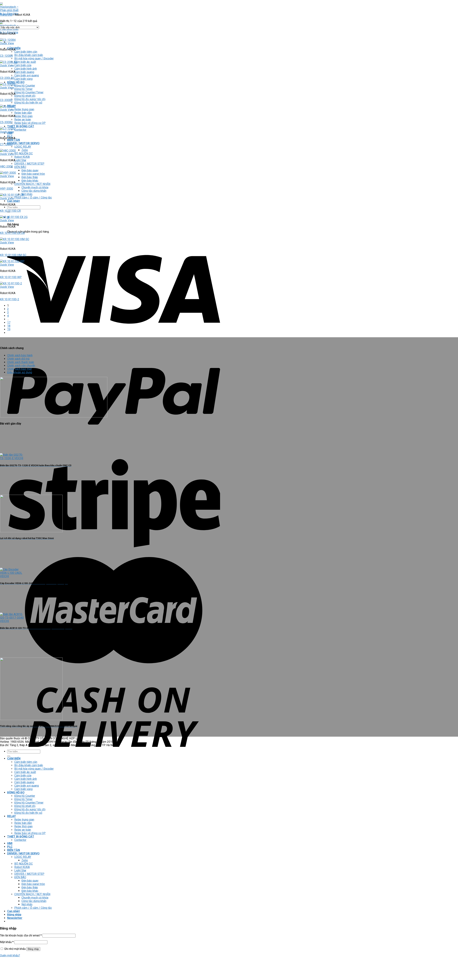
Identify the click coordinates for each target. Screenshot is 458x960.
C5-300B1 (6, 122)
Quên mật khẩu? (10, 955)
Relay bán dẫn (23, 112)
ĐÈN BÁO (20, 167)
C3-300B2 (6, 100)
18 (8, 326)
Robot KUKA (22, 157)
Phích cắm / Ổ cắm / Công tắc (33, 197)
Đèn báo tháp (29, 177)
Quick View (7, 43)
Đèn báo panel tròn (33, 174)
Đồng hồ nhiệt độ (24, 95)
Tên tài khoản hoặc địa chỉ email (21, 935)
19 (8, 329)
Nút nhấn (26, 194)
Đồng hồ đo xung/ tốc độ (29, 99)
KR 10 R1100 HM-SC (13, 255)
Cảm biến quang (24, 72)
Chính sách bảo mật (19, 369)
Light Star (20, 160)
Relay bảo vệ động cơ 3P (30, 123)
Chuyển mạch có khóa (34, 187)
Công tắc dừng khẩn (33, 190)
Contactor (20, 129)
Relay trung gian (24, 109)
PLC (10, 846)
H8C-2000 (6, 166)
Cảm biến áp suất (25, 62)
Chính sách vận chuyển (21, 365)
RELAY (11, 816)
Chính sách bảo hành (20, 355)
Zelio (24, 150)
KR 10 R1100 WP (11, 277)
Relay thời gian (23, 116)
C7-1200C (6, 144)
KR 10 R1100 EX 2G (12, 233)
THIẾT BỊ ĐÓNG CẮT (20, 126)
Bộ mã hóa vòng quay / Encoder (34, 58)
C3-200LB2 (7, 78)
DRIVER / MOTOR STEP (29, 163)
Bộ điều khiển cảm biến (28, 55)
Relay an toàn (22, 119)
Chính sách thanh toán (20, 362)
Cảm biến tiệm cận (25, 51)
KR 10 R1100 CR (10, 210)
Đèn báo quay (29, 170)
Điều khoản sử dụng (19, 372)
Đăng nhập (33, 949)
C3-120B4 (6, 55)
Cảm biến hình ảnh (25, 68)
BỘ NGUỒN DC (23, 153)
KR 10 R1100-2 (9, 299)
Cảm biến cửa (22, 65)
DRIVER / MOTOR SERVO (23, 143)
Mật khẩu (7, 942)
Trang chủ (6, 14)
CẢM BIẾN (13, 758)
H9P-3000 (6, 188)
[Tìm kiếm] (8, 756)
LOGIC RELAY (22, 146)
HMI (9, 843)
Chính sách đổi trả (18, 358)
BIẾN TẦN (13, 140)
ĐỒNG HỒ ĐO (16, 82)
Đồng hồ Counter (24, 85)
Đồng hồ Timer (23, 89)
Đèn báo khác (29, 180)
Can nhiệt (13, 201)
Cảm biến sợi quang (26, 75)
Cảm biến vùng (23, 79)
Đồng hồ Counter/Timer (28, 92)
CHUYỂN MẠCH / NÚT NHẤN (32, 184)
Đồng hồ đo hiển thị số (28, 102)
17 (8, 322)
